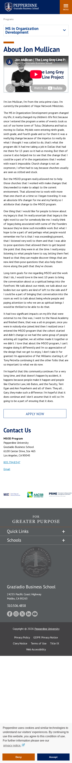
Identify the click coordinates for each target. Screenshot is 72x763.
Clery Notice (20, 643)
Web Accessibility (36, 649)
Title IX (54, 643)
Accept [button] (53, 757)
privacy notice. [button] (12, 745)
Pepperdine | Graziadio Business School (17, 4)
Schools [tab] (14, 540)
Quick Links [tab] (17, 531)
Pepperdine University (46, 628)
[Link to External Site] (36, 521)
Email (6, 469)
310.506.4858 (16, 605)
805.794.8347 (11, 462)
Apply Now (35, 414)
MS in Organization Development (21, 30)
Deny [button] (19, 757)
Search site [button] (9, 5)
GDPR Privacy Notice (45, 637)
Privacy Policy (22, 637)
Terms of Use (38, 643)
